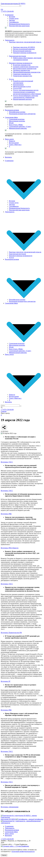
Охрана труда (13, 203)
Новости (12, 394)
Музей (11, 347)
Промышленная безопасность (19, 208)
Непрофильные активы (17, 299)
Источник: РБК (6, 514)
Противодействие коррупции (19, 210)
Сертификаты (14, 206)
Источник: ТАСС (7, 462)
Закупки (12, 204)
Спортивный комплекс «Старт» (20, 351)
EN (2, 9)
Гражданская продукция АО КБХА (13, 3)
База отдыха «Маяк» (16, 349)
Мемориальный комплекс (18, 352)
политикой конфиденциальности (23, 851)
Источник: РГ (5, 681)
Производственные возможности (20, 256)
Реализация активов (12, 259)
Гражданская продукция (17, 254)
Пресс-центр (9, 354)
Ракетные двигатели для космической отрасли (25, 252)
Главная (3, 411)
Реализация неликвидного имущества (22, 301)
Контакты (8, 402)
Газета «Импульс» (15, 398)
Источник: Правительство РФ (11, 632)
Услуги (11, 257)
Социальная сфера (11, 303)
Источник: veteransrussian (9, 807)
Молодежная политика (17, 345)
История (12, 201)
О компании (9, 160)
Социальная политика (16, 343)
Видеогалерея (14, 396)
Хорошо (4, 855)
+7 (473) (7, 11)
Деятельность (9, 212)
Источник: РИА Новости (9, 548)
